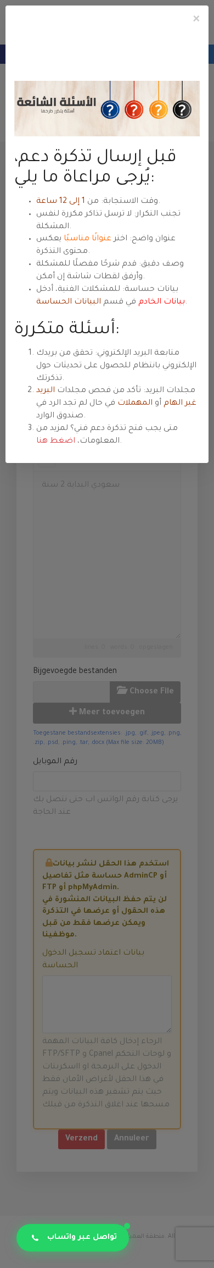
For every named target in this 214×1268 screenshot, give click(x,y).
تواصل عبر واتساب (82, 1237)
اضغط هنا (55, 441)
